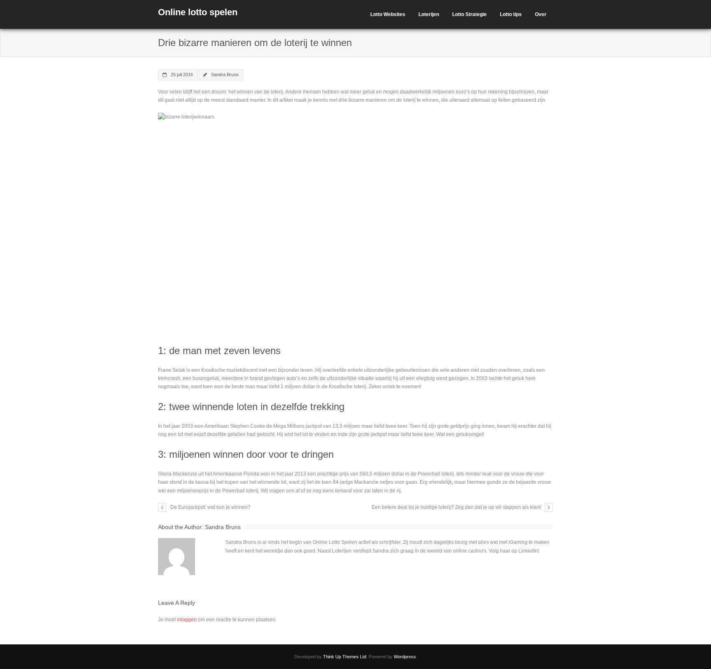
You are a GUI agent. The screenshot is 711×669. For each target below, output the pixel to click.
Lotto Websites (387, 14)
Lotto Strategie (469, 14)
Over (540, 14)
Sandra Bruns (225, 74)
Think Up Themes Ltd (344, 656)
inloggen (187, 619)
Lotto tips (511, 14)
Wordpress (405, 656)
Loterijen (428, 14)
